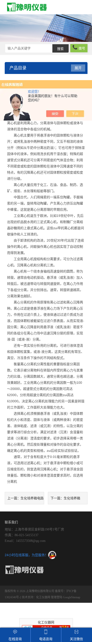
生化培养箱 (72, 498)
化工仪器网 (43, 597)
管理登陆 (56, 597)
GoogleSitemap (71, 597)
